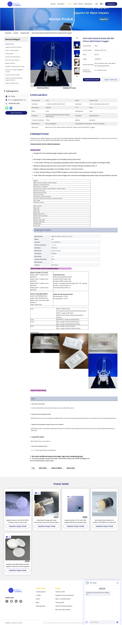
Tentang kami (61, 4)
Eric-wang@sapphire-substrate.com (21, 100)
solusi (75, 4)
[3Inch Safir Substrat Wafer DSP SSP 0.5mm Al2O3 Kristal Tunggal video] (51, 62)
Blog (37, 602)
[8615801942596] (11, 601)
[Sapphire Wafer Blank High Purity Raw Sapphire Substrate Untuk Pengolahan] (17, 548)
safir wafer (43, 468)
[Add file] (86, 622)
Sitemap (19, 623)
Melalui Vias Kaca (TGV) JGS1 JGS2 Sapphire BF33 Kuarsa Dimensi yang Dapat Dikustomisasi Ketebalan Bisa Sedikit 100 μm (75, 521)
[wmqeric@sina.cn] (20, 601)
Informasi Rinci (43, 88)
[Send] (117, 622)
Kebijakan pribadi (10, 623)
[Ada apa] (6, 108)
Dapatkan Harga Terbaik (91, 79)
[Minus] (117, 583)
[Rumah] (15, 592)
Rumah (53, 4)
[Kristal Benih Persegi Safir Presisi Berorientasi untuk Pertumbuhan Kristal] (46, 504)
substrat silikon (56, 468)
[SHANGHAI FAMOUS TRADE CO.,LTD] (14, 4)
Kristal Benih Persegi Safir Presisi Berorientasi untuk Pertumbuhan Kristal (46, 521)
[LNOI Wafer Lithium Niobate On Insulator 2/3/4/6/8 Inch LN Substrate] (104, 504)
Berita (81, 4)
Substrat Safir (25, 33)
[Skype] (11, 108)
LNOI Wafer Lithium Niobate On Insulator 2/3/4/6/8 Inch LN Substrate (104, 521)
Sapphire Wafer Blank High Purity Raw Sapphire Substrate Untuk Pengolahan (17, 565)
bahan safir (71, 468)
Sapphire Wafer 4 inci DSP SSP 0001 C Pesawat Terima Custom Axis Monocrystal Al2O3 (17, 521)
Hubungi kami (88, 4)
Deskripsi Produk (69, 88)
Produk (69, 4)
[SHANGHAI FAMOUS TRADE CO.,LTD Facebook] (6, 601)
